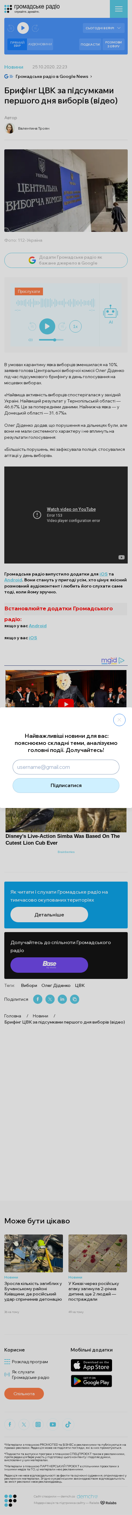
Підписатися (66, 785)
